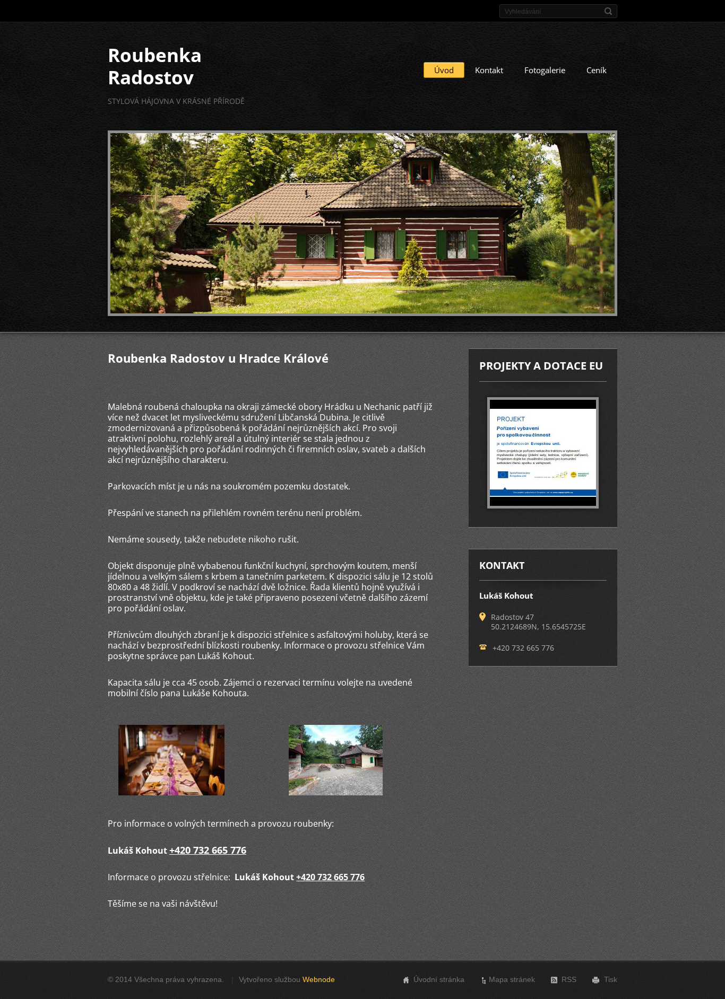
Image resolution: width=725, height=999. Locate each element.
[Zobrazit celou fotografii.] (543, 453)
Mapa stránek (512, 979)
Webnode (319, 979)
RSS (569, 979)
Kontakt (489, 70)
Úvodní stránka (438, 979)
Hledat (608, 11)
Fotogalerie (544, 70)
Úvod (444, 70)
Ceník (596, 70)
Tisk (610, 979)
